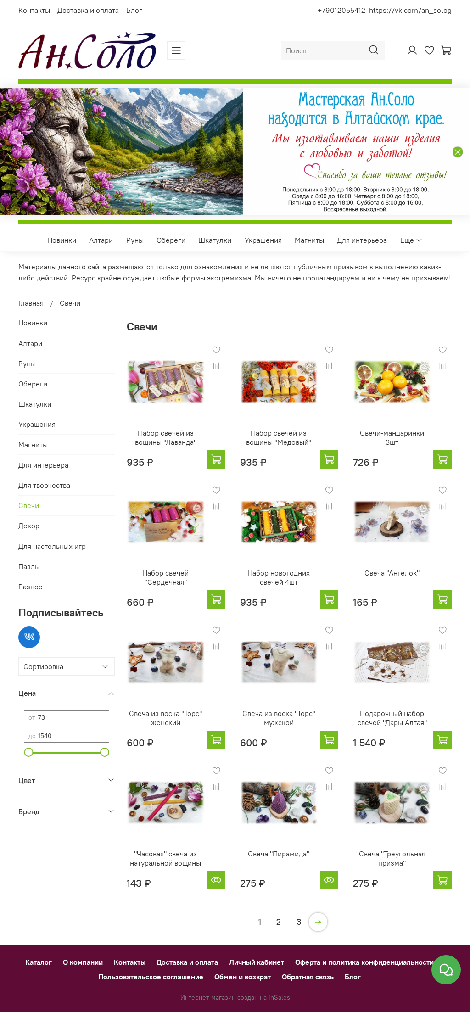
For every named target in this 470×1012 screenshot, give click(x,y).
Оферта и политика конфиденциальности (364, 962)
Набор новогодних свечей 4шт (278, 577)
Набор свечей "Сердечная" (165, 577)
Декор (28, 525)
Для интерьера (362, 240)
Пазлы (29, 566)
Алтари (101, 240)
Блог (134, 10)
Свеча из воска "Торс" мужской (278, 718)
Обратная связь (308, 976)
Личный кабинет (256, 962)
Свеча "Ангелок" (392, 572)
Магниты (309, 240)
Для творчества (44, 485)
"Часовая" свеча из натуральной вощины (165, 858)
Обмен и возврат (242, 976)
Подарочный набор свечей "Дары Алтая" (392, 718)
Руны (135, 240)
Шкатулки (214, 240)
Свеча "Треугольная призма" (392, 858)
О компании (83, 962)
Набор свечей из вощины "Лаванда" (165, 437)
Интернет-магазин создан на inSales (235, 997)
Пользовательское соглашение (150, 976)
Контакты (34, 10)
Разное (30, 586)
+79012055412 (341, 10)
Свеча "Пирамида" (278, 853)
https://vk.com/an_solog (410, 10)
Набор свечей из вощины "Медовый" (278, 437)
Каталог (38, 962)
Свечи (28, 505)
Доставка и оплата (88, 10)
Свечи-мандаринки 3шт (392, 437)
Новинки (61, 240)
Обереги (171, 240)
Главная (31, 303)
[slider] (28, 752)
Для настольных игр (52, 546)
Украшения (263, 240)
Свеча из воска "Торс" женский (165, 718)
